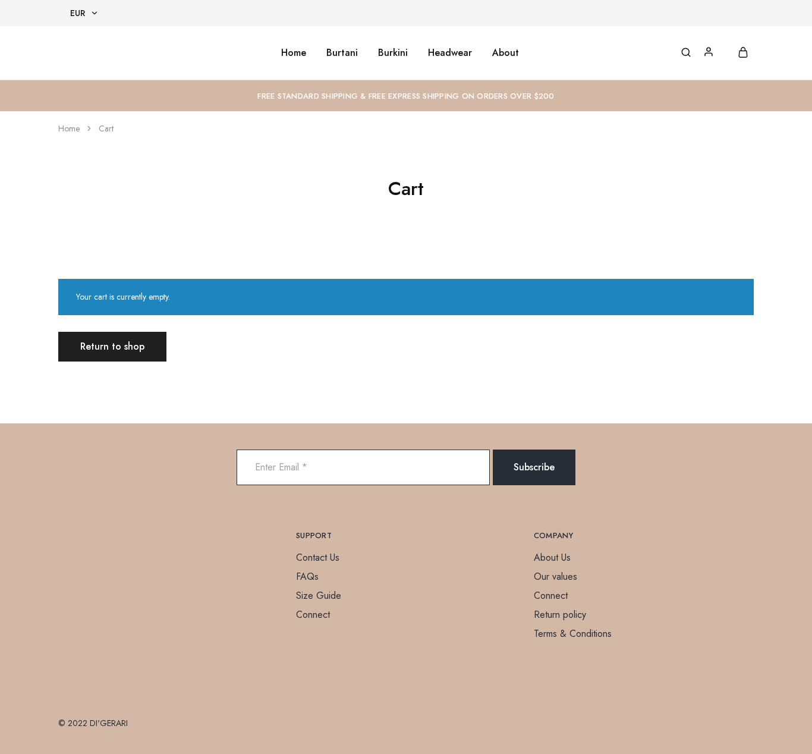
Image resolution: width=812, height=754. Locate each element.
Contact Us (317, 557)
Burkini (393, 52)
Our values (555, 576)
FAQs (307, 576)
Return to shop (112, 346)
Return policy (560, 614)
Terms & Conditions (573, 633)
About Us (552, 557)
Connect (313, 614)
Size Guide (318, 595)
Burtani (342, 52)
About (505, 52)
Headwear (450, 52)
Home (293, 52)
